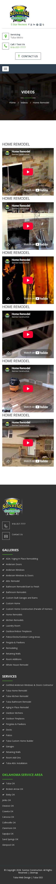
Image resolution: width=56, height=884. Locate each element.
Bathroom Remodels (16, 592)
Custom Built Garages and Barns (22, 597)
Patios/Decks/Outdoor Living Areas (23, 637)
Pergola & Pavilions (15, 642)
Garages (10, 746)
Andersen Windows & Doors (19, 575)
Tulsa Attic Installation (16, 763)
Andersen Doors (14, 564)
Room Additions (14, 659)
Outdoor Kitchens (14, 713)
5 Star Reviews (19, 25)
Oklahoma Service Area (22, 775)
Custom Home (13, 603)
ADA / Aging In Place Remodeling (22, 558)
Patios (9, 735)
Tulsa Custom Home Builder (19, 741)
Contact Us (17, 534)
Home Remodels (14, 614)
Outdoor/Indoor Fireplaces (19, 631)
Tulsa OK (10, 783)
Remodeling (11, 648)
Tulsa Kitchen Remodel (17, 696)
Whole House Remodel (17, 664)
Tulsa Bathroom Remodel (18, 701)
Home (12, 102)
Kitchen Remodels (14, 620)
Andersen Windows (15, 570)
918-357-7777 (18, 47)
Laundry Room (13, 625)
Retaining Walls (13, 653)
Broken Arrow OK (14, 789)
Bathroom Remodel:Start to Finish (22, 586)
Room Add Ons (13, 757)
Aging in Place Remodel (17, 707)
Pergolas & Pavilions (16, 724)
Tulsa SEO (38, 877)
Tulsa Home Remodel (16, 690)
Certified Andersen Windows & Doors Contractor (29, 685)
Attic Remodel (13, 581)
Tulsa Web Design (22, 877)
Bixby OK (10, 794)
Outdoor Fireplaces (15, 718)
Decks (9, 729)
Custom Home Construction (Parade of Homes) (29, 609)
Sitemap (34, 872)
